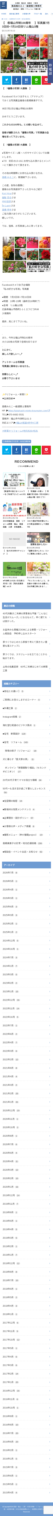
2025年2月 (10, 923)
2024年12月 (10, 940)
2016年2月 (10, 1450)
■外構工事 (9, 708)
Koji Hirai (7, 193)
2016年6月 (10, 1441)
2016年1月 (10, 1458)
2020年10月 (10, 1127)
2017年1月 (10, 1382)
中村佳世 (6, 201)
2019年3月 (10, 1238)
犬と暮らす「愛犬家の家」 (18, 759)
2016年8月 (10, 1424)
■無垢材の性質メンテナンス (18, 809)
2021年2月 (10, 1093)
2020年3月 (10, 1170)
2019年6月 (10, 1221)
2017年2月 (10, 1373)
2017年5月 (10, 1348)
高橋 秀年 (7, 210)
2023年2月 (10, 983)
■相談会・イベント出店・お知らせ (22, 852)
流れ (46, 14)
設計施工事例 (14, 14)
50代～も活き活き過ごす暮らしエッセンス (24, 790)
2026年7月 (10, 872)
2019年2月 (10, 1246)
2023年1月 (10, 991)
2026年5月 (10, 881)
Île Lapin (6, 205)
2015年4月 (10, 1492)
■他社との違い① (13, 691)
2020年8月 (10, 1136)
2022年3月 (10, 1051)
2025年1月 (10, 932)
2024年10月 (10, 949)
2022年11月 (11, 1008)
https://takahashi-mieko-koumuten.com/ (28, 410)
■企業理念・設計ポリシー (18, 818)
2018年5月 (10, 1297)
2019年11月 (10, 1204)
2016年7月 (10, 1433)
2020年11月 (10, 1119)
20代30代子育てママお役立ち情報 (22, 780)
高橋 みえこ (8, 177)
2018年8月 (10, 1272)
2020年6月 (10, 1153)
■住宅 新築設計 (14, 734)
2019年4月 (10, 1229)
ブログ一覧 (38, 14)
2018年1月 (10, 1314)
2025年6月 (10, 906)
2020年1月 (10, 1187)
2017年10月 (11, 1339)
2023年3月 (10, 974)
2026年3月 (10, 898)
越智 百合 (7, 197)
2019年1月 (10, 1255)
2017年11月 (10, 1331)
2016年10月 (10, 1407)
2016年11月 (10, 1399)
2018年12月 (11, 1263)
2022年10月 (10, 1017)
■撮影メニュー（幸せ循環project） (22, 835)
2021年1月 (10, 1102)
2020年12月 (11, 1110)
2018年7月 (10, 1280)
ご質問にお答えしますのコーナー (21, 700)
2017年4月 (10, 1356)
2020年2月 (10, 1178)
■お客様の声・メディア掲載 (18, 826)
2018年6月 (10, 1289)
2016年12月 (11, 1390)
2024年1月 (10, 966)
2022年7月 (10, 1025)
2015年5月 (10, 1484)
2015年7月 (10, 1467)
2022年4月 (10, 1042)
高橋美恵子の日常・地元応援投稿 (17, 441)
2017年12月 (10, 1322)
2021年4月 (10, 1076)
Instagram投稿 (12, 717)
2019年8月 (10, 1212)
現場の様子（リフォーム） (19, 751)
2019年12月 (11, 1195)
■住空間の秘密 (12, 801)
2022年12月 (11, 1000)
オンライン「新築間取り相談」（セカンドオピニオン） (24, 769)
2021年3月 (10, 1085)
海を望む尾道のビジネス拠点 (19, 725)
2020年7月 (10, 1144)
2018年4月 (10, 1306)
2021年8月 (10, 1068)
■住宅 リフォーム (15, 742)
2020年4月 (10, 1161)
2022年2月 (10, 1059)
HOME (3, 14)
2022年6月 (10, 1034)
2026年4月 (10, 889)
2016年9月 (10, 1416)
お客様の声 (26, 14)
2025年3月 (10, 915)
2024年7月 (10, 957)
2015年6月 (10, 1475)
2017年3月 (10, 1365)
